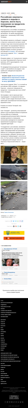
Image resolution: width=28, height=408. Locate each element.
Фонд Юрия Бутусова (6, 306)
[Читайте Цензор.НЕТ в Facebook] (5, 402)
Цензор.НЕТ (3, 319)
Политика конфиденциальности (8, 312)
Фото (8, 13)
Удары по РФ (4, 383)
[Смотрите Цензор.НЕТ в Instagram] (16, 402)
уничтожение (4, 373)
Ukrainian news (4, 316)
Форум (2, 335)
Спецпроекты (4, 344)
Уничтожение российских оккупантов (10, 357)
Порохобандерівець (9, 272)
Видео (2, 329)
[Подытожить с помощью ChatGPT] (14, 226)
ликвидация (5, 215)
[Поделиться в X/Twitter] (13, 221)
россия (2, 371)
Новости (3, 13)
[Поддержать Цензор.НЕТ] (14, 238)
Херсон (13, 215)
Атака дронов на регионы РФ (7, 359)
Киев (2, 379)
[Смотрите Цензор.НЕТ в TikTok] (14, 402)
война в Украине (5, 375)
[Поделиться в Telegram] (16, 221)
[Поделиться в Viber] (20, 221)
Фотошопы (3, 331)
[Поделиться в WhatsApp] (18, 221)
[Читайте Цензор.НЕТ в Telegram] (9, 402)
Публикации (3, 346)
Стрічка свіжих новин (6, 314)
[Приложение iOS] (20, 402)
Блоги (2, 333)
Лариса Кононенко (9, 212)
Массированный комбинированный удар (11, 361)
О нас (2, 300)
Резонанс (3, 325)
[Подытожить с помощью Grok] (20, 226)
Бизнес (2, 338)
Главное (3, 342)
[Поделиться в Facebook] (11, 221)
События (3, 323)
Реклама (3, 308)
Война (13, 13)
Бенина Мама (7, 278)
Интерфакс (11, 51)
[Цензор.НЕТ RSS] (23, 402)
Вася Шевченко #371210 (10, 248)
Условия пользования (6, 310)
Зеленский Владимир (6, 365)
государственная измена (8, 217)
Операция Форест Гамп (6, 353)
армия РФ (3, 367)
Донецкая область (5, 377)
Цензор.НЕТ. (4, 55)
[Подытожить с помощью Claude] (16, 226)
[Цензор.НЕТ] (6, 2)
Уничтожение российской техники (9, 355)
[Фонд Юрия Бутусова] (14, 232)
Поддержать (4, 304)
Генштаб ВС (3, 381)
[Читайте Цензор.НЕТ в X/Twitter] (7, 402)
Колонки (3, 348)
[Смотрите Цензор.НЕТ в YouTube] (12, 402)
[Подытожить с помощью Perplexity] (18, 226)
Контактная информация (7, 302)
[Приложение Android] (18, 402)
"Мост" (16, 53)
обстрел (3, 363)
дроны (2, 369)
